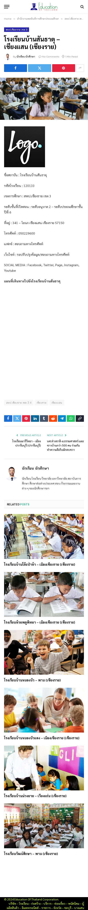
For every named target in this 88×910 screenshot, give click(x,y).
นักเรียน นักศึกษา (26, 56)
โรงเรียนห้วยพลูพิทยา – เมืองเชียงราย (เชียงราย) (39, 622)
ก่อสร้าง (36, 903)
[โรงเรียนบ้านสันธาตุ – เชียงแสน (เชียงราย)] (44, 99)
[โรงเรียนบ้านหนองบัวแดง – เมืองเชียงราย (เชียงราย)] (44, 710)
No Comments (50, 56)
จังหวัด (57, 908)
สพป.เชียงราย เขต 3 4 (19, 402)
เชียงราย (41, 402)
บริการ (47, 903)
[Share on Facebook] (15, 68)
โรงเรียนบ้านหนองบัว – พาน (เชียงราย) (32, 680)
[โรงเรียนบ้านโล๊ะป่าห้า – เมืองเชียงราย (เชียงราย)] (44, 536)
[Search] (82, 6)
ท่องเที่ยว (59, 903)
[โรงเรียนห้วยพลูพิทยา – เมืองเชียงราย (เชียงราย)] (44, 594)
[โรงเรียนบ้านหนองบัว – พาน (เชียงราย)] (44, 652)
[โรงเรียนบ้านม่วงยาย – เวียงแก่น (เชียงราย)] (44, 768)
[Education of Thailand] (44, 6)
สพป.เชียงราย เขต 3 (16, 29)
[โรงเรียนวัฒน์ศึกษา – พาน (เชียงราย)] (44, 825)
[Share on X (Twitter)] (39, 68)
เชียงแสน (57, 402)
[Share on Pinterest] (63, 68)
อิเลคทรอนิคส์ (30, 908)
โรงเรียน (23, 903)
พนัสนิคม (73, 903)
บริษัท (12, 903)
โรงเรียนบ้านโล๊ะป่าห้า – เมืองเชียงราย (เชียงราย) (39, 564)
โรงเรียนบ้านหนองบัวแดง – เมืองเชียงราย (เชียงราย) (41, 738)
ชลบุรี (67, 908)
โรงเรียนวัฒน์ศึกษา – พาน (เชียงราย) (31, 854)
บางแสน (79, 908)
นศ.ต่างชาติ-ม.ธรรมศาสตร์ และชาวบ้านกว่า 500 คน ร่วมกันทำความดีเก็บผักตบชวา (65, 445)
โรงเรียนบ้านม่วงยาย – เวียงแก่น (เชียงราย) (35, 796)
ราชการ (46, 908)
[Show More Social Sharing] (80, 68)
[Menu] (6, 6)
